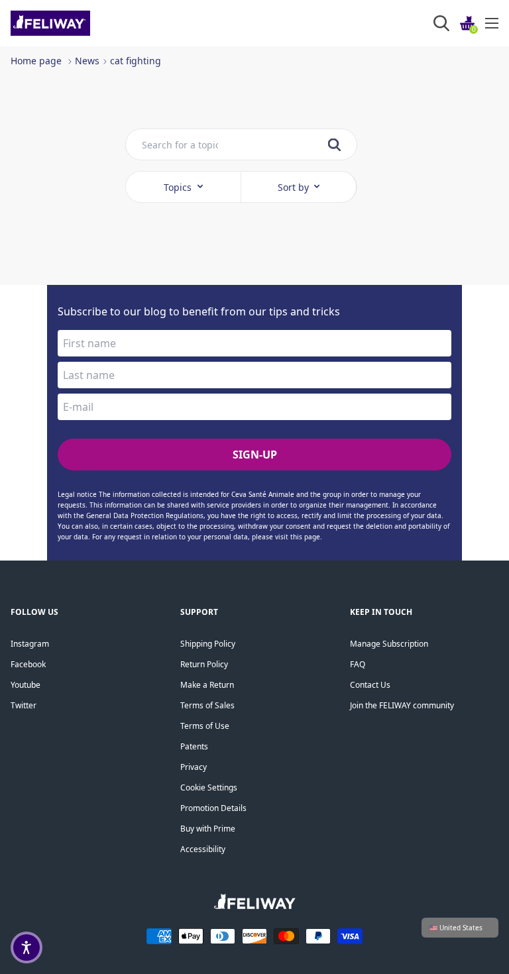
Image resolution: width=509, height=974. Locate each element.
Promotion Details (213, 808)
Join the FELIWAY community (402, 705)
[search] (334, 144)
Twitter (23, 705)
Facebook (28, 664)
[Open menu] (491, 23)
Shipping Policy (207, 643)
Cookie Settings (208, 787)
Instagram (30, 643)
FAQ (357, 664)
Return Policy (204, 664)
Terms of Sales (207, 705)
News (87, 60)
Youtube (25, 684)
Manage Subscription (389, 643)
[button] (26, 947)
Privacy (193, 767)
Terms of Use (204, 725)
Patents (194, 746)
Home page (36, 60)
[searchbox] (180, 145)
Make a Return (207, 684)
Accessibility (202, 849)
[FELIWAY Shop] (80, 23)
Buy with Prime (207, 828)
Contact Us (370, 684)
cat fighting (135, 60)
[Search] (441, 23)
